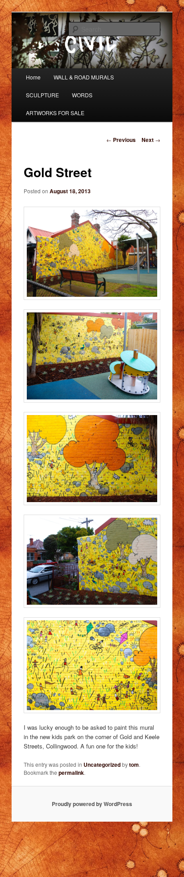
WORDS (82, 95)
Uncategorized (102, 765)
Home (33, 77)
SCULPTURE (42, 95)
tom (134, 765)
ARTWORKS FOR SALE (55, 112)
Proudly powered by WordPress (92, 804)
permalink (71, 773)
